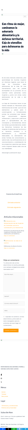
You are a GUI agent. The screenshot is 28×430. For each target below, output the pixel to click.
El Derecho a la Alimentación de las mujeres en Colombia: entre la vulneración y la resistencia (14, 232)
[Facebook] (14, 2)
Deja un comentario (9, 235)
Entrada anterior (14, 202)
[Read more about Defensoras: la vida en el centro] (14, 242)
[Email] (19, 429)
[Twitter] (14, 10)
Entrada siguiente (14, 207)
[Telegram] (25, 429)
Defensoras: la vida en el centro (13, 246)
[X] (8, 429)
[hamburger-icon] (25, 16)
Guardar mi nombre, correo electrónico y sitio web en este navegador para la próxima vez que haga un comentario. (13, 321)
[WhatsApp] (14, 429)
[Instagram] (14, 6)
